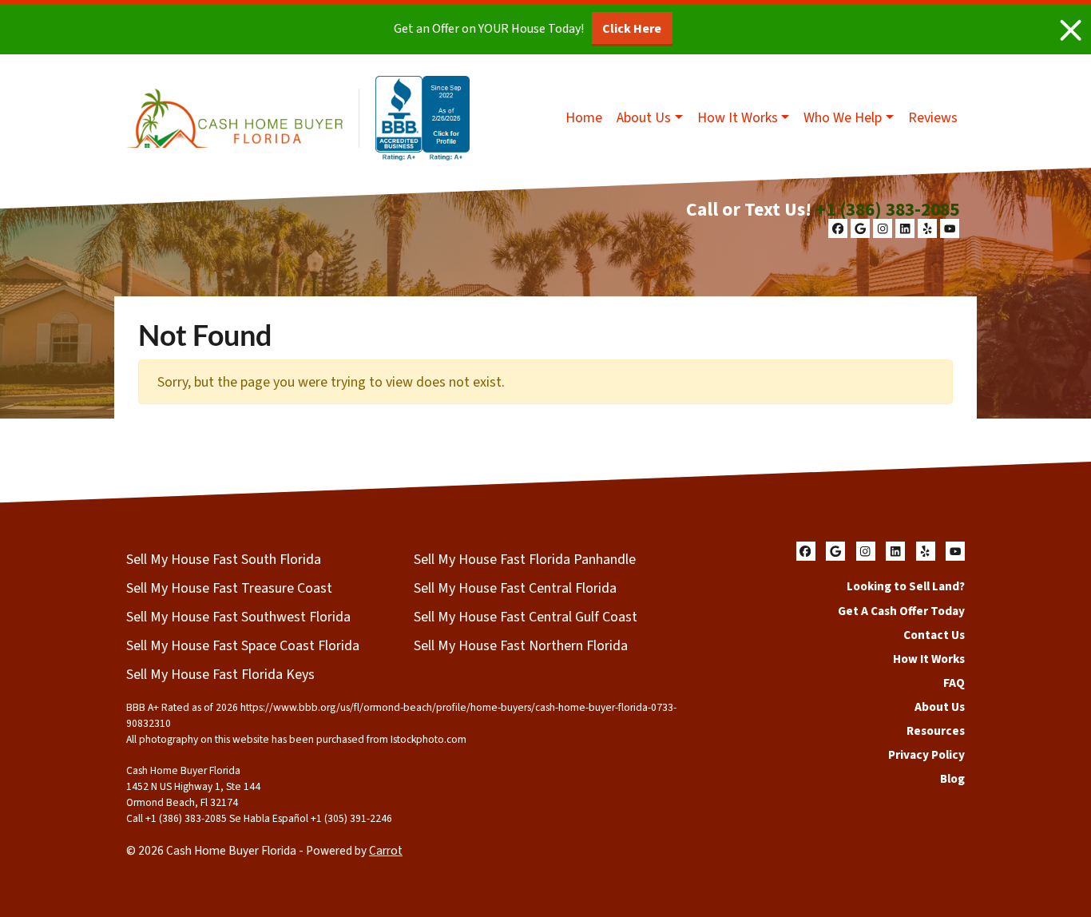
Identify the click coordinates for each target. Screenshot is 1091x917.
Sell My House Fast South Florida (223, 560)
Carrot (386, 850)
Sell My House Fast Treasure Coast (229, 588)
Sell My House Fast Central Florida (515, 588)
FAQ (954, 683)
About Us (644, 118)
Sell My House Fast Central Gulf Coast (525, 617)
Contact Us (934, 635)
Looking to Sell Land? (906, 586)
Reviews (933, 118)
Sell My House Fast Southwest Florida (238, 617)
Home (583, 118)
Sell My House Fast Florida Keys (220, 675)
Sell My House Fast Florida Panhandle (525, 560)
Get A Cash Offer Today (901, 611)
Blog (952, 779)
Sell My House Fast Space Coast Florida (242, 646)
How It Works (737, 118)
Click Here (631, 29)
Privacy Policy (926, 755)
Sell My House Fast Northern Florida (521, 646)
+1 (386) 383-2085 (887, 209)
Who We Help (842, 118)
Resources (936, 731)
